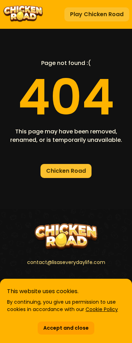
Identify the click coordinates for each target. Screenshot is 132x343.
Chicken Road (66, 171)
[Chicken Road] (65, 237)
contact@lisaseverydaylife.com (66, 262)
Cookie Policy (102, 309)
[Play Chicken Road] (23, 14)
